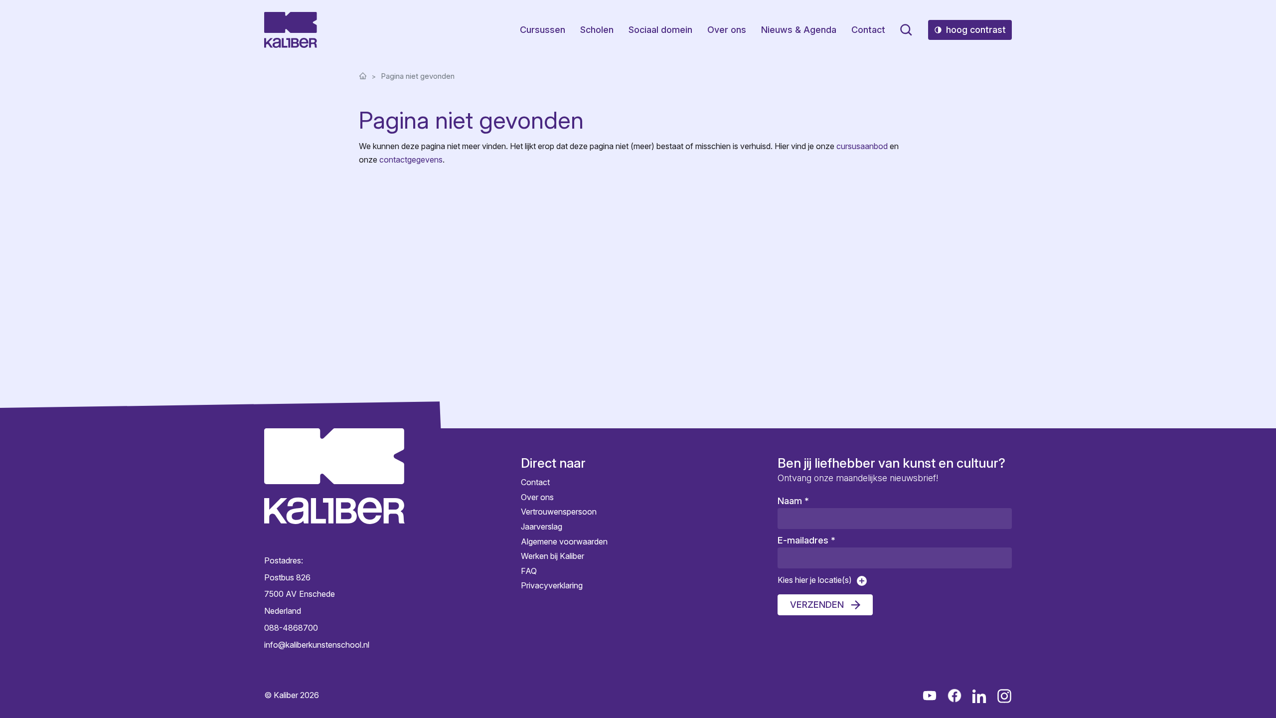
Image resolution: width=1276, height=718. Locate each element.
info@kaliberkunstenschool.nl (316, 644)
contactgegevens (411, 160)
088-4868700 (291, 628)
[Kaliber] (290, 30)
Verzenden (817, 604)
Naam (793, 501)
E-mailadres (806, 540)
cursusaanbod (862, 146)
